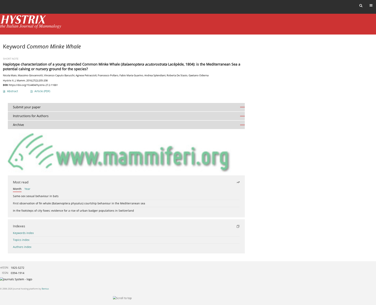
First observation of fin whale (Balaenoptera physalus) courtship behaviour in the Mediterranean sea (79, 203)
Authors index (22, 247)
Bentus (45, 288)
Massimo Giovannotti (30, 75)
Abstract (12, 91)
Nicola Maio (10, 75)
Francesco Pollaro (108, 75)
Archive (18, 125)
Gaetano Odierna (199, 75)
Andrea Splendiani (154, 75)
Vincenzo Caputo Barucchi (59, 75)
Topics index (21, 240)
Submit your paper (27, 107)
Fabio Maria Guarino (131, 75)
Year (27, 189)
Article (42, 91)
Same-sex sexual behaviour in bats (36, 196)
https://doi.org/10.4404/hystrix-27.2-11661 (33, 85)
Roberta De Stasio (177, 75)
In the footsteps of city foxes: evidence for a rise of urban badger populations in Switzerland (73, 210)
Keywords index (23, 233)
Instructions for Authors (31, 116)
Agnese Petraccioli (86, 75)
